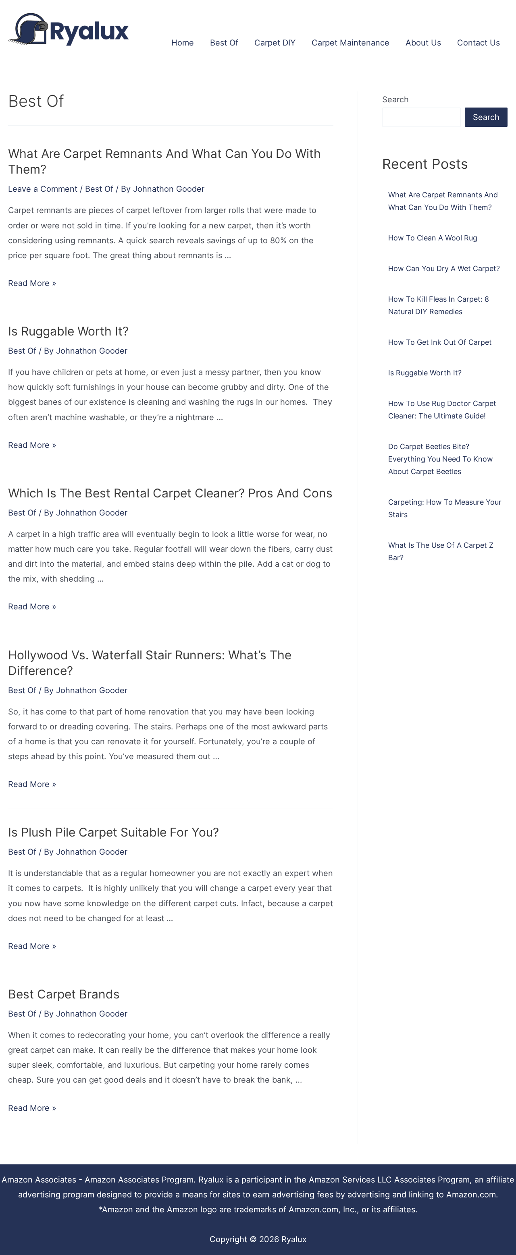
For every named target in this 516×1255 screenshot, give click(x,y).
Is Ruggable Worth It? (68, 331)
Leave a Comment (42, 189)
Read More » (32, 283)
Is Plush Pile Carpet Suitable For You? (113, 832)
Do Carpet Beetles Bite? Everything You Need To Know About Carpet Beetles (440, 459)
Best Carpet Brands (64, 994)
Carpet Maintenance (350, 43)
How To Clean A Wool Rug (432, 238)
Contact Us (478, 43)
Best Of (224, 43)
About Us (423, 43)
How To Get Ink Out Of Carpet (440, 342)
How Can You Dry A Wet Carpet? (444, 268)
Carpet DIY (274, 43)
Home (182, 43)
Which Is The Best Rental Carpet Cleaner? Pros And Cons (170, 493)
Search (395, 99)
